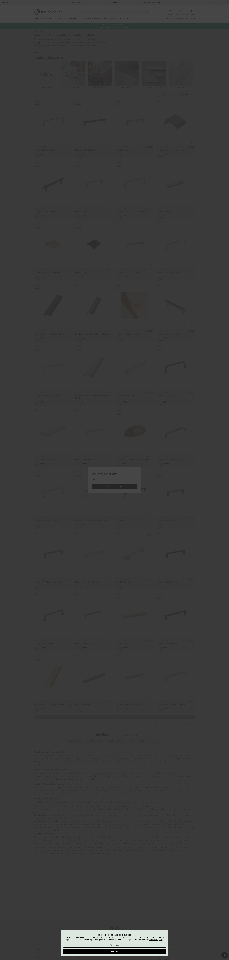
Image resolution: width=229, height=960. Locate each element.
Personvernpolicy (156, 940)
